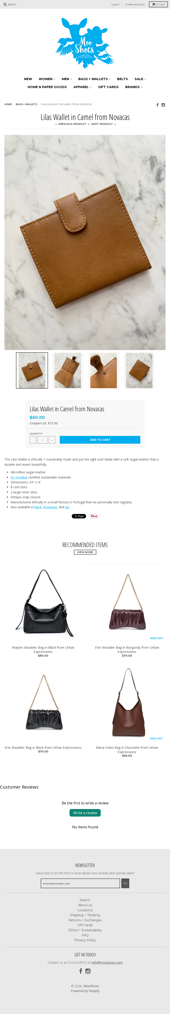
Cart (160, 4)
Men (65, 79)
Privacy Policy (85, 940)
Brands (132, 87)
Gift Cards (108, 87)
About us (85, 905)
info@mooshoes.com (107, 962)
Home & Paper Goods (47, 87)
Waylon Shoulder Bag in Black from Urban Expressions (43, 649)
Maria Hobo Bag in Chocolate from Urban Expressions (127, 749)
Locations (85, 910)
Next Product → (103, 124)
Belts (122, 79)
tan (67, 507)
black (38, 507)
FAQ (85, 935)
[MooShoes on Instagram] (164, 105)
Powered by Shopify (85, 991)
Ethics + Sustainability (85, 930)
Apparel (81, 87)
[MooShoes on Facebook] (157, 105)
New (28, 79)
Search (85, 900)
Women (45, 79)
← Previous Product (71, 124)
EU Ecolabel (19, 477)
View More (85, 552)
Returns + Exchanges (85, 920)
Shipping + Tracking (85, 915)
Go (125, 883)
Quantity (36, 433)
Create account (135, 4)
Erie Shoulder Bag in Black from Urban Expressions (43, 747)
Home (8, 104)
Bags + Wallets (93, 79)
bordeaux (50, 507)
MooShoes (91, 986)
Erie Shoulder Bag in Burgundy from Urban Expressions (127, 649)
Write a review (85, 812)
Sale (139, 79)
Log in (116, 4)
